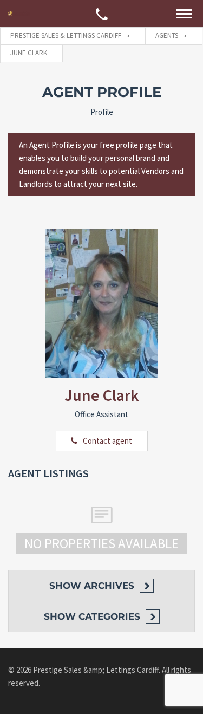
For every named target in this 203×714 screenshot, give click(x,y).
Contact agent (107, 441)
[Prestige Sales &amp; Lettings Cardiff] (19, 13)
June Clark (101, 395)
